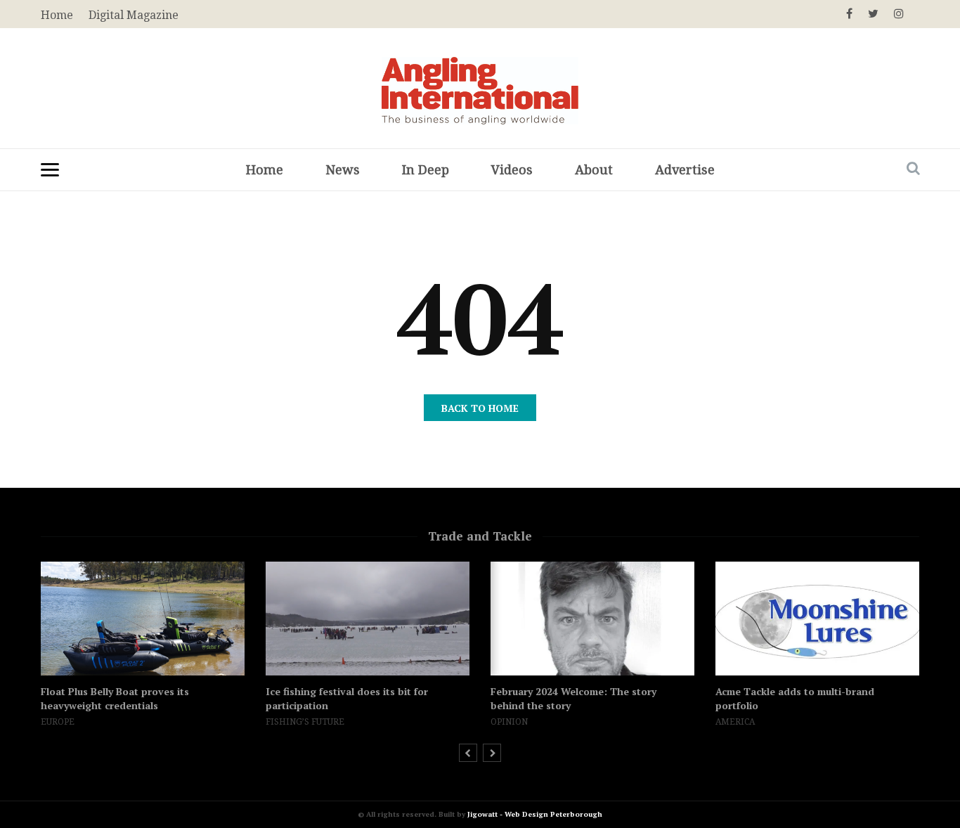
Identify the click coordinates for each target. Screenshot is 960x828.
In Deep (425, 169)
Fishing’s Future (305, 722)
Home (264, 169)
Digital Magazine (134, 15)
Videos (512, 169)
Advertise (685, 169)
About (594, 169)
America (735, 722)
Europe (57, 722)
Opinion (509, 722)
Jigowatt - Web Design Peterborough (534, 814)
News (342, 169)
